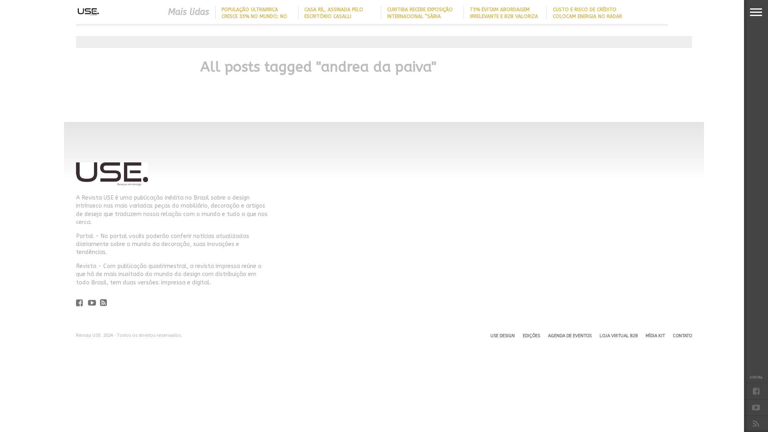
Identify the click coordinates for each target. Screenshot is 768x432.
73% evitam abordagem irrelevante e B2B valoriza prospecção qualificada (504, 16)
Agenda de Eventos (570, 335)
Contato (682, 335)
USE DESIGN (502, 335)
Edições (531, 335)
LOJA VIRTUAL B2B (619, 335)
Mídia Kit (655, 335)
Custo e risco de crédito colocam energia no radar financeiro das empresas (587, 16)
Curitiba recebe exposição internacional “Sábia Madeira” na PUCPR (420, 16)
